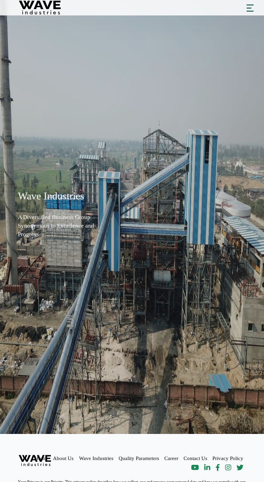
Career (171, 458)
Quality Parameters (139, 458)
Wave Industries (96, 458)
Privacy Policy (227, 458)
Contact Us (195, 458)
